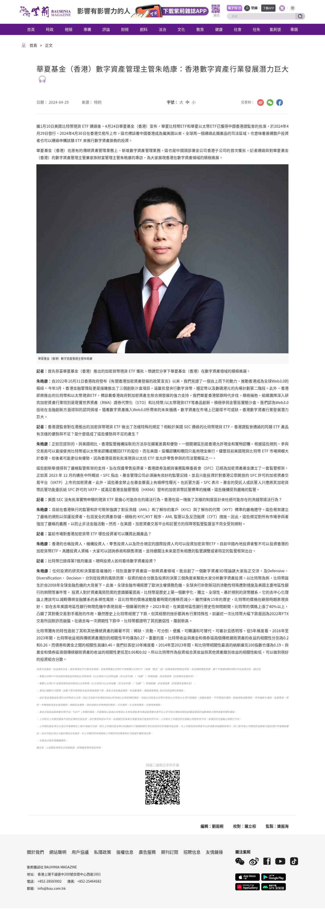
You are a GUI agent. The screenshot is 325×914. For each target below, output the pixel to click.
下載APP (268, 8)
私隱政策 (102, 852)
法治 (162, 29)
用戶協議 (80, 852)
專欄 (87, 29)
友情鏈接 (214, 852)
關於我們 (35, 852)
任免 (256, 29)
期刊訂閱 (169, 852)
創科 (144, 29)
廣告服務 (147, 852)
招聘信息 (192, 852)
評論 (106, 29)
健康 (219, 29)
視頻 (68, 29)
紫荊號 (275, 29)
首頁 (31, 29)
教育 (200, 29)
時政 (50, 29)
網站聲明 (57, 852)
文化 (181, 29)
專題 (294, 29)
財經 (125, 29)
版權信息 (124, 852)
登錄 (254, 8)
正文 (49, 45)
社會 (237, 29)
